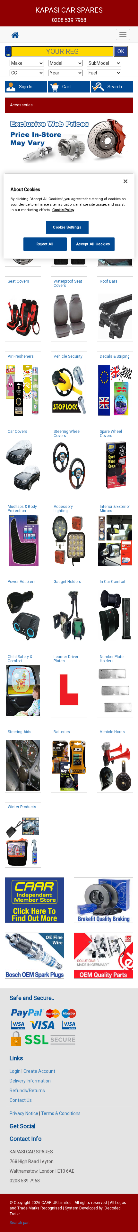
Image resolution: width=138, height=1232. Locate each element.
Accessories (21, 105)
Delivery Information (30, 1080)
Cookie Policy (63, 210)
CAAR (46, 1202)
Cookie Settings (67, 227)
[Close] (125, 181)
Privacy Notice (24, 1113)
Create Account (39, 1071)
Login (15, 1071)
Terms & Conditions (61, 1113)
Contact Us (21, 1100)
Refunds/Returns (27, 1090)
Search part (20, 1222)
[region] (69, 216)
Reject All (45, 244)
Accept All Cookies (93, 244)
